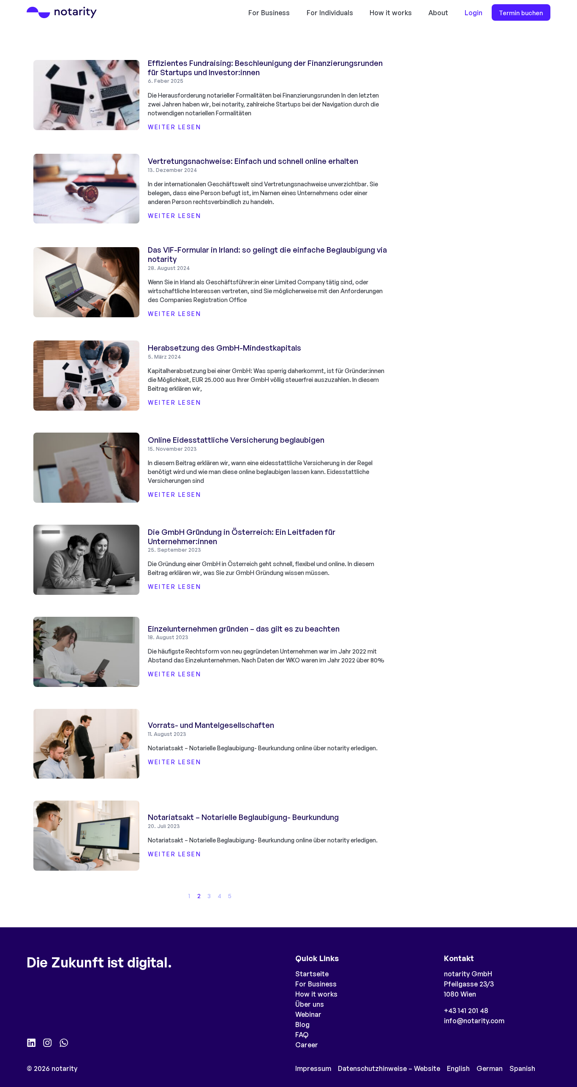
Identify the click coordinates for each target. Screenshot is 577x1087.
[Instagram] (47, 1042)
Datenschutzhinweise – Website (389, 1068)
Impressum (313, 1068)
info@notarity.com (474, 1020)
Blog (302, 1024)
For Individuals (330, 12)
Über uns (309, 1004)
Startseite (312, 974)
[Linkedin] (31, 1042)
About (438, 12)
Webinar (308, 1014)
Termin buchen (521, 12)
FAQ (301, 1034)
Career (306, 1045)
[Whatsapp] (63, 1042)
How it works (391, 12)
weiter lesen (174, 127)
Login (473, 12)
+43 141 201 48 (466, 1010)
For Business (269, 12)
